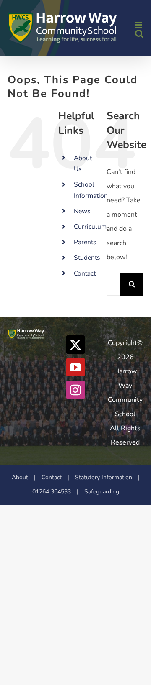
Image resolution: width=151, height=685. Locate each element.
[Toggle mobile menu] (139, 24)
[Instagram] (75, 390)
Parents (85, 242)
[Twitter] (75, 344)
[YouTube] (75, 367)
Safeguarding (101, 492)
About (20, 477)
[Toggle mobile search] (139, 33)
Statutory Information (103, 477)
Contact (85, 273)
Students (87, 257)
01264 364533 (51, 492)
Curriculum (90, 226)
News (82, 211)
